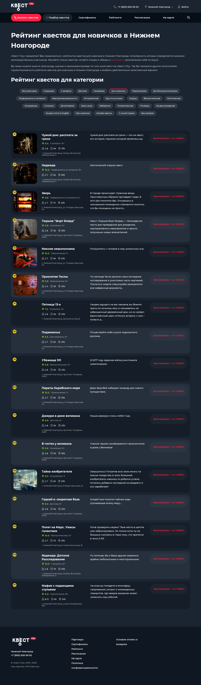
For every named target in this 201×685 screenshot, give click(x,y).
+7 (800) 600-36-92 (21, 655)
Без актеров (147, 113)
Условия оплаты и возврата (127, 642)
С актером (66, 91)
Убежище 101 (51, 360)
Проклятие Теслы (55, 276)
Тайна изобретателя (57, 471)
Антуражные (31, 106)
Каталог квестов (27, 17)
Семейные (99, 91)
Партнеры (77, 639)
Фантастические (152, 98)
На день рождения (165, 106)
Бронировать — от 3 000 (168, 224)
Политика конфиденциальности (84, 665)
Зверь (46, 193)
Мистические (174, 98)
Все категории (29, 91)
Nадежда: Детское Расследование (55, 557)
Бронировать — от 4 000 (168, 252)
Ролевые (144, 106)
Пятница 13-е (51, 304)
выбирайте (117, 60)
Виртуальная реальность (64, 98)
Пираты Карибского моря (61, 388)
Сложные (49, 106)
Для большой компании (165, 91)
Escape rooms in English (57, 113)
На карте (168, 17)
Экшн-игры (86, 106)
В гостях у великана (57, 443)
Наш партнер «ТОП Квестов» (25, 666)
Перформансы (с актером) (32, 98)
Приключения (139, 91)
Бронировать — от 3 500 (169, 279)
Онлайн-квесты (104, 113)
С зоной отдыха (126, 113)
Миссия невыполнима (58, 248)
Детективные (67, 106)
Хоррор (133, 98)
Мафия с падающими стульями (58, 587)
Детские (82, 91)
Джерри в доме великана (61, 415)
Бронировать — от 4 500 (168, 138)
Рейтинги (115, 17)
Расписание (142, 17)
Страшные (49, 91)
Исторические (91, 98)
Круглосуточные (114, 98)
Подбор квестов (59, 17)
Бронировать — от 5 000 (168, 196)
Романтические (125, 106)
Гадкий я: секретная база (61, 499)
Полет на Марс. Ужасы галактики (58, 529)
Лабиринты (105, 106)
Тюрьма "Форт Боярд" (58, 221)
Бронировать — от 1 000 (169, 588)
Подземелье (51, 332)
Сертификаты (87, 17)
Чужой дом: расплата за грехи (60, 136)
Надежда (48, 165)
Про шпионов (83, 113)
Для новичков (118, 91)
